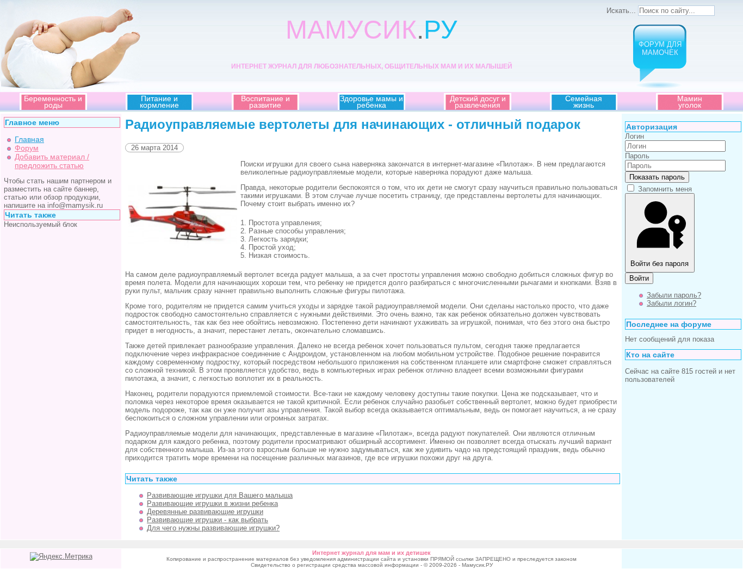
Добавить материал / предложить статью (52, 161)
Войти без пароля (659, 263)
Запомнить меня (665, 189)
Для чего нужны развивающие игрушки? (213, 528)
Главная (29, 139)
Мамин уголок (689, 101)
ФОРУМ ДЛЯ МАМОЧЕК (660, 48)
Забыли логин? (671, 303)
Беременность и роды (53, 101)
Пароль (637, 156)
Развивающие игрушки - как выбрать (207, 520)
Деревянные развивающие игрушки (205, 512)
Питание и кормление (159, 101)
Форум (27, 148)
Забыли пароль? (674, 295)
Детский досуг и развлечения (478, 101)
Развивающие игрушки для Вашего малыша (220, 495)
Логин (634, 136)
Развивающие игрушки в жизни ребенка (212, 503)
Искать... (621, 11)
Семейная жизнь (583, 101)
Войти (639, 278)
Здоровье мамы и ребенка (371, 101)
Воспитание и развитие (265, 101)
